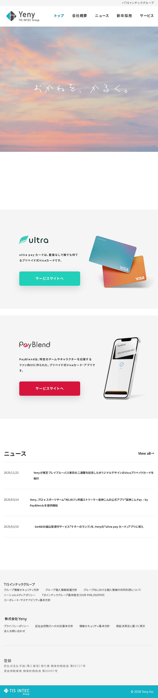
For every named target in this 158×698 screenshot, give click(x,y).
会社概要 (79, 15)
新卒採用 (124, 15)
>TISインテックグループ (138, 3)
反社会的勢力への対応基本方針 (54, 626)
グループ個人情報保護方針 (61, 590)
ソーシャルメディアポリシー (20, 595)
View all (146, 453)
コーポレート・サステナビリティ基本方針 (27, 600)
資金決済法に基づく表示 (130, 626)
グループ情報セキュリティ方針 (21, 590)
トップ (59, 15)
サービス (147, 15)
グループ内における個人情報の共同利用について (112, 590)
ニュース (102, 15)
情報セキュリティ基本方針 (94, 626)
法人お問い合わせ (14, 631)
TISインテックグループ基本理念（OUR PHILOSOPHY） (73, 595)
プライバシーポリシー (16, 626)
